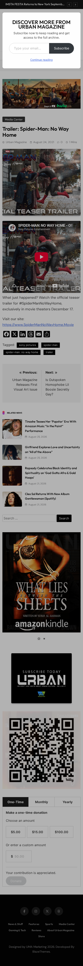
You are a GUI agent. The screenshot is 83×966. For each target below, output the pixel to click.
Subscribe (61, 48)
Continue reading (41, 59)
